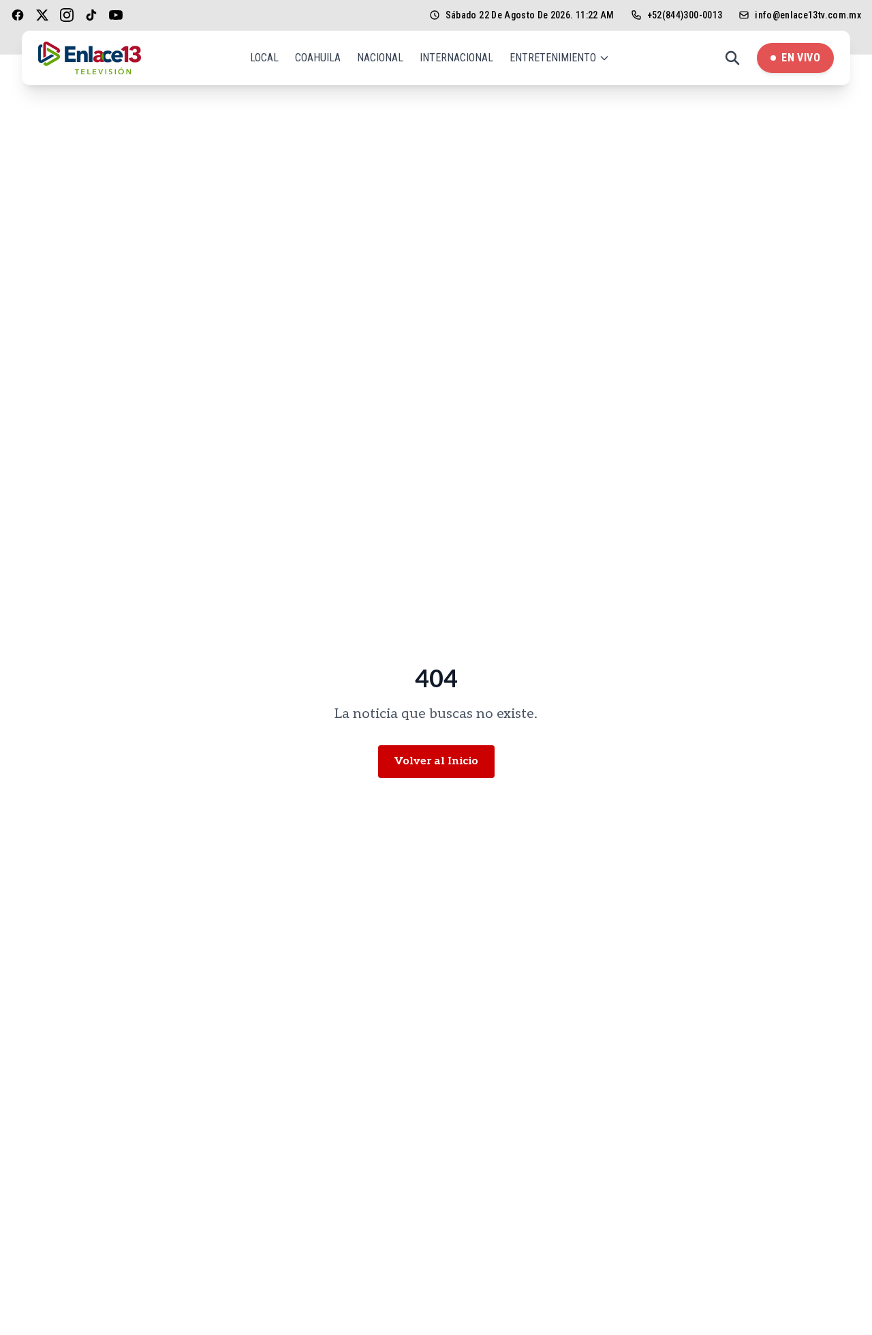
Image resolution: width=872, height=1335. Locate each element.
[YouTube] (116, 15)
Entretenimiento (553, 57)
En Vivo (800, 57)
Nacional (380, 57)
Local (264, 57)
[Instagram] (67, 15)
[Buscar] (732, 58)
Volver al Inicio (436, 761)
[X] (42, 15)
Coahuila (318, 57)
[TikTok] (91, 15)
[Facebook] (18, 15)
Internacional (456, 57)
